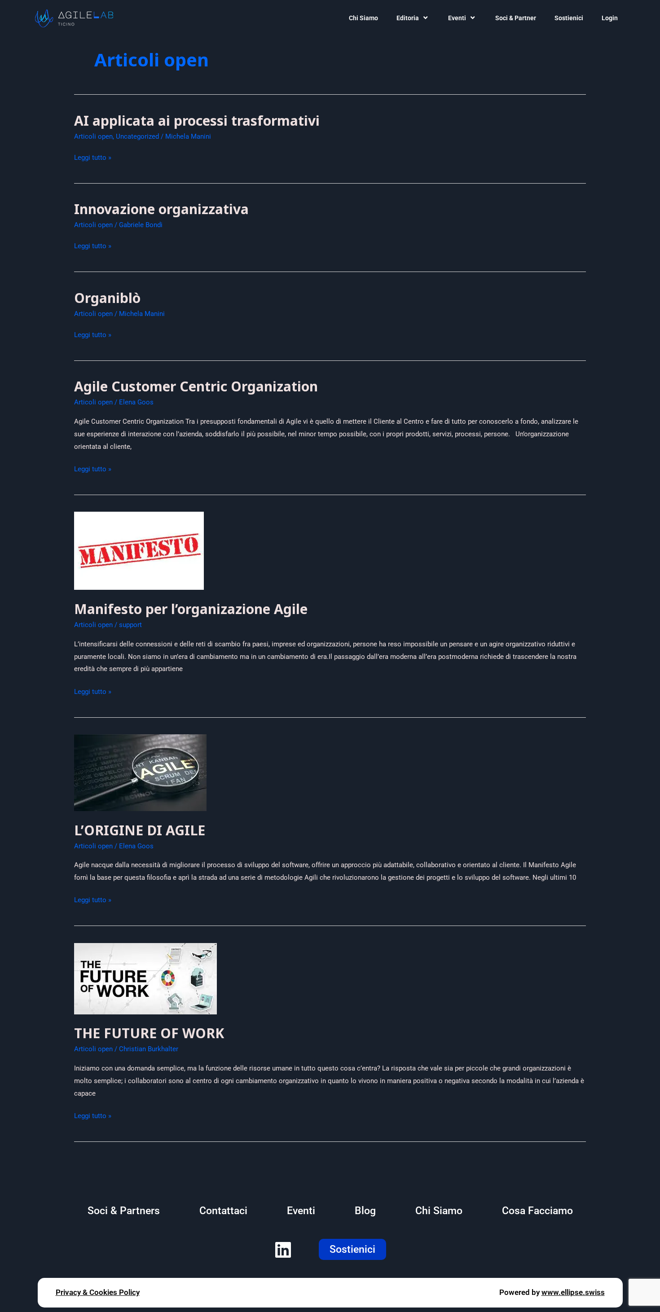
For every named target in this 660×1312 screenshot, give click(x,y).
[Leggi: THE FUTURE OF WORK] (145, 978)
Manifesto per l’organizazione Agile (191, 609)
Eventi (457, 18)
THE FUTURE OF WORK (149, 1033)
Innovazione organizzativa (161, 209)
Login (610, 18)
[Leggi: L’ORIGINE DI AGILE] (140, 772)
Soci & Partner (515, 18)
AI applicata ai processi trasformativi (197, 120)
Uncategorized (137, 136)
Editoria (407, 18)
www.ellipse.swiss (573, 1292)
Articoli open (93, 136)
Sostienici (568, 18)
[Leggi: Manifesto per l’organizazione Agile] (139, 550)
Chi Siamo (363, 18)
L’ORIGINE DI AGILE (139, 830)
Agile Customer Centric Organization (196, 386)
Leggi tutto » (92, 158)
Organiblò (107, 298)
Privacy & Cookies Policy (98, 1292)
